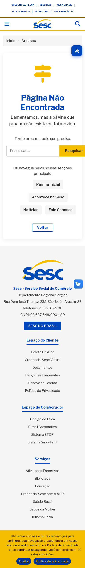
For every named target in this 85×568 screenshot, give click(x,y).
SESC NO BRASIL (42, 326)
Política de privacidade (52, 561)
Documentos (42, 368)
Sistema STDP (42, 435)
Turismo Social (42, 517)
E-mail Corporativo (42, 427)
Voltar (42, 227)
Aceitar (24, 561)
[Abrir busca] (78, 24)
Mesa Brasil (64, 5)
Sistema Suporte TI (42, 442)
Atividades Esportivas (43, 471)
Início (10, 41)
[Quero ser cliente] (76, 50)
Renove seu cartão (42, 383)
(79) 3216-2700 (49, 308)
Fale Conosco (21, 11)
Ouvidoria (41, 11)
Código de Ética (42, 419)
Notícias (30, 210)
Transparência (63, 11)
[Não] (79, 549)
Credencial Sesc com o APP (42, 494)
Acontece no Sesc (48, 197)
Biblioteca (42, 479)
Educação (42, 486)
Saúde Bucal (42, 502)
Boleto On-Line (42, 352)
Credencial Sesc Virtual (42, 360)
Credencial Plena (22, 5)
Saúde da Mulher (42, 509)
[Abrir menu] (6, 24)
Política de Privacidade (42, 391)
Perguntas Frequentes (42, 375)
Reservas (45, 5)
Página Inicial (48, 184)
